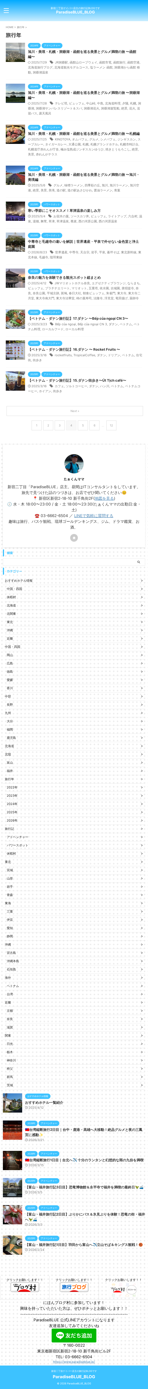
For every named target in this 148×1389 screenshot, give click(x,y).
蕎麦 (74, 221)
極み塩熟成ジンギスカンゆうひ (82, 149)
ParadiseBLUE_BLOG (75, 12)
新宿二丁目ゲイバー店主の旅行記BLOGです (74, 1371)
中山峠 (90, 103)
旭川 (105, 185)
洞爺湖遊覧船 (110, 108)
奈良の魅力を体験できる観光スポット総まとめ (64, 277)
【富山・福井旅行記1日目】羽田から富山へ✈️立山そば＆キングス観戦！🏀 (84, 1245)
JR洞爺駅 (61, 62)
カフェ (59, 386)
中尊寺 (73, 252)
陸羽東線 (56, 257)
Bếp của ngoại (65, 324)
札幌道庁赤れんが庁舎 (43, 149)
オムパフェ (79, 139)
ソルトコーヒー (76, 386)
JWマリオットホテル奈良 (72, 283)
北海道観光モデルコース (71, 67)
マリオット (79, 288)
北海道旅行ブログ (40, 67)
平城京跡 (53, 293)
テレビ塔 (61, 103)
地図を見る (104, 498)
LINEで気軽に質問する (93, 515)
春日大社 (75, 293)
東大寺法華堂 (65, 298)
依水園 (104, 288)
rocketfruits (63, 355)
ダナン (113, 324)
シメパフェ (108, 139)
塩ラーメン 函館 (101, 67)
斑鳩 (64, 293)
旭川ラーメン (119, 185)
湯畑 (36, 221)
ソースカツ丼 (80, 216)
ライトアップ (117, 216)
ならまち (133, 283)
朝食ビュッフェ (93, 293)
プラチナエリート (57, 288)
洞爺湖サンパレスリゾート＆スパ (59, 108)
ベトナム (126, 324)
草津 (52, 221)
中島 (100, 103)
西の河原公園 (87, 221)
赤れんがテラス (46, 154)
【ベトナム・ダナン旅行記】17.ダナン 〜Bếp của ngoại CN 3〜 (78, 318)
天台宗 (84, 252)
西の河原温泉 (108, 221)
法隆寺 (98, 298)
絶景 (124, 108)
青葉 (117, 190)
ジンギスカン (126, 139)
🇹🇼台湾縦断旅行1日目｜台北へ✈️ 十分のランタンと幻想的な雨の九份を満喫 (84, 1160)
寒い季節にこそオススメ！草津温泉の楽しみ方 (64, 211)
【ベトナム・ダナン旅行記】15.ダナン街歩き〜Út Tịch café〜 (77, 380)
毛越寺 (43, 257)
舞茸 (44, 221)
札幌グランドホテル (104, 144)
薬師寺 (134, 298)
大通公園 (74, 144)
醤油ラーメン (103, 190)
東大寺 (121, 293)
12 (111, 425)
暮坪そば (113, 252)
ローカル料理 (74, 329)
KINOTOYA (62, 139)
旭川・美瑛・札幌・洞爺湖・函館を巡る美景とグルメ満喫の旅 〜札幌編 (84, 134)
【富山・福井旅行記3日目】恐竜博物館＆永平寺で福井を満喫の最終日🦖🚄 (84, 1187)
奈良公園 (39, 293)
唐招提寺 (128, 288)
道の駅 (61, 190)
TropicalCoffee (84, 355)
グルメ (93, 139)
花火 (132, 108)
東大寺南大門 (45, 298)
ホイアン (45, 391)
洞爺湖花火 (91, 108)
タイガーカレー (56, 144)
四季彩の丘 (92, 185)
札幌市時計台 (129, 144)
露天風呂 (45, 113)
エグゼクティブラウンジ (109, 283)
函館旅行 (119, 62)
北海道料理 (112, 103)
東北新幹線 (128, 252)
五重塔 (93, 288)
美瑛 (52, 190)
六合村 (132, 216)
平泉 (102, 252)
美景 (31, 154)
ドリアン (114, 355)
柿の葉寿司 (84, 298)
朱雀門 (110, 293)
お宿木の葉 (61, 216)
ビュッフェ (76, 103)
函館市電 (105, 62)
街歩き (37, 360)
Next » (75, 411)
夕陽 (125, 103)
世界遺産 (61, 252)
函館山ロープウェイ (83, 62)
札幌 (133, 103)
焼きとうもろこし (117, 149)
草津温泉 (62, 221)
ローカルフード (53, 329)
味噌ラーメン (73, 185)
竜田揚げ (121, 298)
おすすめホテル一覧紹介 (44, 1102)
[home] (74, 538)
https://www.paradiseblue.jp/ (74, 1362)
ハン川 (104, 386)
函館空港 (133, 62)
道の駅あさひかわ (79, 190)
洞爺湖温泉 (40, 72)
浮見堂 (109, 298)
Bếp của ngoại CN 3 (92, 324)
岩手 (94, 252)
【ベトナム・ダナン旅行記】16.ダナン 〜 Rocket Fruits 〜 (74, 349)
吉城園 (115, 288)
